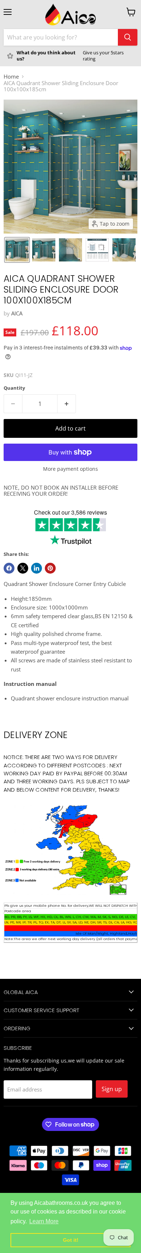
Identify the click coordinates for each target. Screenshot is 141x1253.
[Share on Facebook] (9, 568)
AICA (16, 313)
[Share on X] (22, 568)
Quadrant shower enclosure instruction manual (70, 698)
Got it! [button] (70, 1240)
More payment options (70, 469)
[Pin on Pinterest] (50, 568)
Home (11, 77)
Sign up (112, 1089)
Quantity (14, 388)
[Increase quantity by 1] (66, 403)
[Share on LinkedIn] (36, 568)
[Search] (127, 37)
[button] (17, 250)
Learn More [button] (44, 1221)
